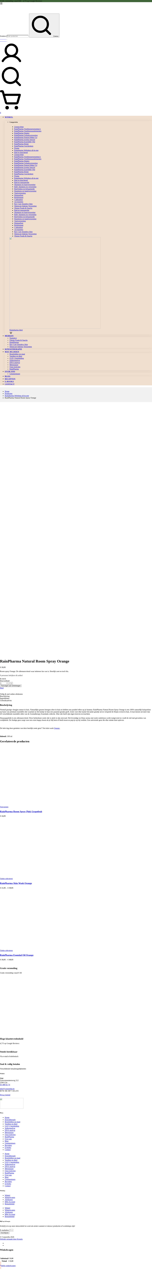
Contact (8, 1150)
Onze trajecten (10, 1135)
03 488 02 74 (5, 1085)
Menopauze (9, 1133)
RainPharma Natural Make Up (25, 137)
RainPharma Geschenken (23, 146)
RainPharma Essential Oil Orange (16, 955)
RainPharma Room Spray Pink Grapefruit (21, 811)
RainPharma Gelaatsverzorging (26, 135)
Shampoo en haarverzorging (24, 185)
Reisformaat (18, 197)
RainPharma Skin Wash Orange (16, 883)
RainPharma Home (21, 144)
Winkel (7, 1195)
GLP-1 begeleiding (12, 1126)
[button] (81, 331)
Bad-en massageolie (21, 182)
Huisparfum (18, 195)
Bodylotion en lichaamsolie (24, 189)
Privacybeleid (5, 1095)
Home (7, 391)
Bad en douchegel (21, 152)
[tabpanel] (76, 720)
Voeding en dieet (11, 1124)
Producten (8, 394)
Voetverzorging (20, 193)
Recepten (8, 1145)
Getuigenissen (10, 1143)
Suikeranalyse (10, 1128)
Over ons (8, 1139)
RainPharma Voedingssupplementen (27, 131)
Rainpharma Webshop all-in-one (26, 150)
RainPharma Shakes (21, 133)
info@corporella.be (7, 1089)
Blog (6, 1141)
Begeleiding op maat (12, 1122)
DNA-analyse (10, 1130)
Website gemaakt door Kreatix (11, 1239)
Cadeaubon (18, 200)
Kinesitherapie (10, 1120)
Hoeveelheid (5, 681)
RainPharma (9, 1137)
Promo (16, 148)
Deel (2, 688)
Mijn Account (10, 1202)
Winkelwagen (10, 1197)
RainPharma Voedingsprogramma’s (27, 129)
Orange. (57, 728)
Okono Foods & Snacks (23, 208)
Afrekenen (9, 1200)
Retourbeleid (9, 1204)
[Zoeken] (76, 76)
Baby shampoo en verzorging (25, 187)
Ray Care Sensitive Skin (23, 204)
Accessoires (18, 202)
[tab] (76, 696)
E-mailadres (4, 1230)
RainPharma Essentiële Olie (24, 142)
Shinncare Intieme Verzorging (25, 206)
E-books (8, 1147)
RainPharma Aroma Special (24, 140)
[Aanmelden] (11, 64)
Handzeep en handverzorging (25, 191)
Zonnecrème (19, 127)
